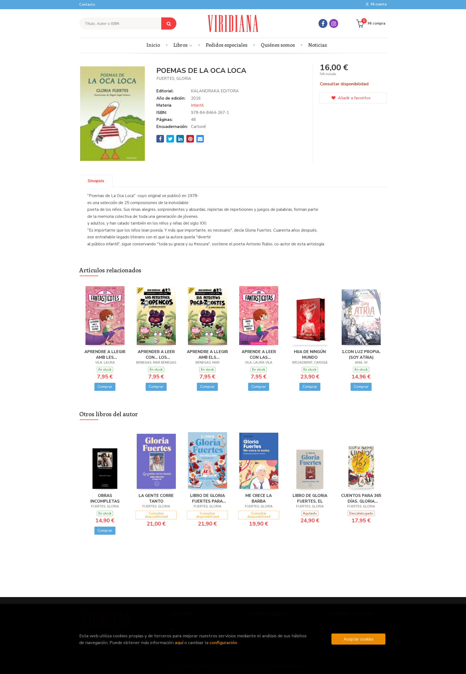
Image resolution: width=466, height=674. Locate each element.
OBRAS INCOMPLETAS (105, 498)
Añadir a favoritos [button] (354, 98)
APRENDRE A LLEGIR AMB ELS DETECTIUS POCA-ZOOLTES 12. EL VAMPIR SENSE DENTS (207, 354)
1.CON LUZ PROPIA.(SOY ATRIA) (361, 354)
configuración (223, 642)
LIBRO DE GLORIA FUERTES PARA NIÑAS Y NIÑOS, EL (207, 498)
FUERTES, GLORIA (173, 78)
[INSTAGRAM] (333, 23)
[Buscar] (168, 24)
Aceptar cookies (359, 639)
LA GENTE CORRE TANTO (156, 498)
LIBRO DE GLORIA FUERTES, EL (310, 498)
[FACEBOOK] (322, 23)
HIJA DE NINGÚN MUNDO (310, 354)
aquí (179, 642)
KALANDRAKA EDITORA (215, 91)
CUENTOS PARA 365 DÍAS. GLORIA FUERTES (361, 498)
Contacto (87, 4)
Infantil (197, 105)
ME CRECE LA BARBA (258, 498)
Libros (181, 45)
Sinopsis (96, 181)
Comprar (105, 386)
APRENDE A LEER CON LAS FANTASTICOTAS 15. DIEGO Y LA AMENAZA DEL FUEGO (258, 354)
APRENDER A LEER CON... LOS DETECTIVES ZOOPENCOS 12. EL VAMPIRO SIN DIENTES (156, 354)
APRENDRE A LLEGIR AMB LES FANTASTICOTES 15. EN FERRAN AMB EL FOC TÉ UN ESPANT (104, 354)
